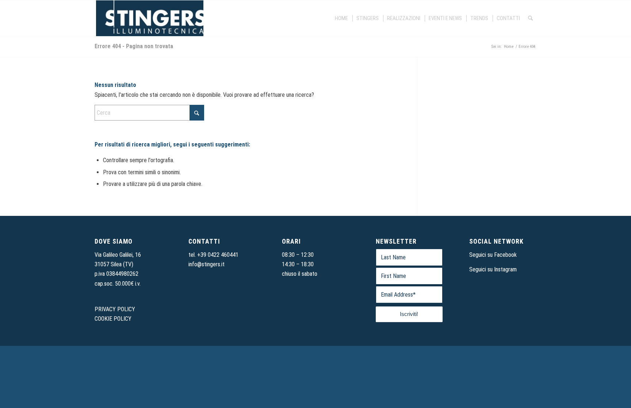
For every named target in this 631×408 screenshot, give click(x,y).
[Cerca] (530, 18)
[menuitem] (341, 18)
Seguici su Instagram (493, 269)
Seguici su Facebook (493, 254)
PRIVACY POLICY (115, 309)
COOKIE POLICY (113, 318)
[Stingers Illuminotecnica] (149, 18)
